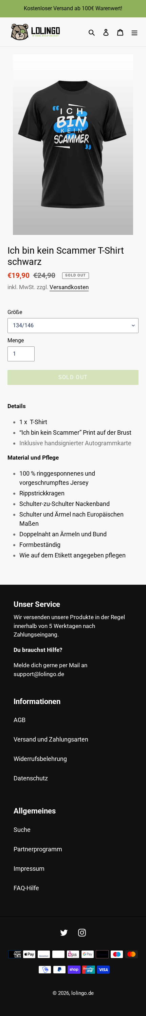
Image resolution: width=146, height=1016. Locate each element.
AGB (19, 719)
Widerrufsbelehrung (40, 758)
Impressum (29, 868)
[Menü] (134, 32)
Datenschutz (31, 778)
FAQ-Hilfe (26, 888)
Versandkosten (69, 287)
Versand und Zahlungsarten (51, 739)
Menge (15, 340)
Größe (14, 312)
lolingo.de (82, 993)
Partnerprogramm (38, 849)
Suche (22, 829)
